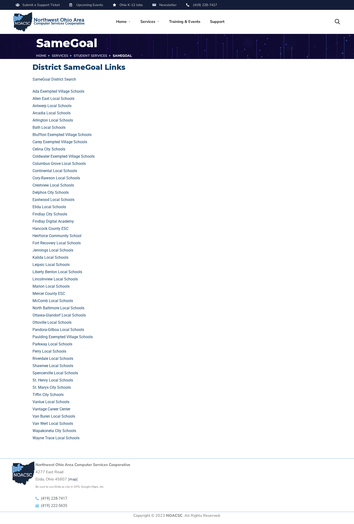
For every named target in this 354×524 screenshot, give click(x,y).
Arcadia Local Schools (52, 113)
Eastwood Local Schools (53, 199)
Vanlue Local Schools (51, 402)
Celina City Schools (49, 149)
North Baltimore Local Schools (58, 308)
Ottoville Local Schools (52, 322)
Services (147, 21)
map (73, 479)
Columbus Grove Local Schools (59, 163)
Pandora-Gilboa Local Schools (58, 329)
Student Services (90, 55)
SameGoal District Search (54, 79)
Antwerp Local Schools (52, 106)
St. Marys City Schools (52, 387)
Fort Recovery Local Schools (57, 243)
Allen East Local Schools (53, 98)
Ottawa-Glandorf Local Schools (59, 315)
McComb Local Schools (53, 300)
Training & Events (184, 21)
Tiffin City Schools (48, 394)
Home (121, 21)
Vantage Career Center (51, 409)
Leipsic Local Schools (51, 264)
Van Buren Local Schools (54, 416)
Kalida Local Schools (50, 257)
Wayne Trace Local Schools (56, 438)
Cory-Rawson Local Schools (56, 178)
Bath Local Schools (49, 127)
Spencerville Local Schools (55, 373)
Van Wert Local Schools (53, 423)
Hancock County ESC (50, 228)
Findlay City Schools (50, 214)
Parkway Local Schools (52, 344)
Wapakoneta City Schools (54, 430)
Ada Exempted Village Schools (58, 91)
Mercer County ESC (49, 293)
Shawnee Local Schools (53, 365)
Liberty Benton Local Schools (57, 272)
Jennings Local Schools (53, 250)
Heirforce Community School (57, 235)
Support (217, 21)
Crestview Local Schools (53, 185)
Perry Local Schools (49, 351)
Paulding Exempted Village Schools (63, 337)
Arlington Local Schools (53, 120)
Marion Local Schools (51, 286)
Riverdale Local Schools (53, 358)
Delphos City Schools (51, 192)
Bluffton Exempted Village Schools (62, 134)
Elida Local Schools (49, 207)
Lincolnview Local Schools (55, 279)
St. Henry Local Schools (53, 380)
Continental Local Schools (55, 170)
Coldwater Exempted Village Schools (64, 156)
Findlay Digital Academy (53, 221)
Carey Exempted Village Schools (60, 142)
